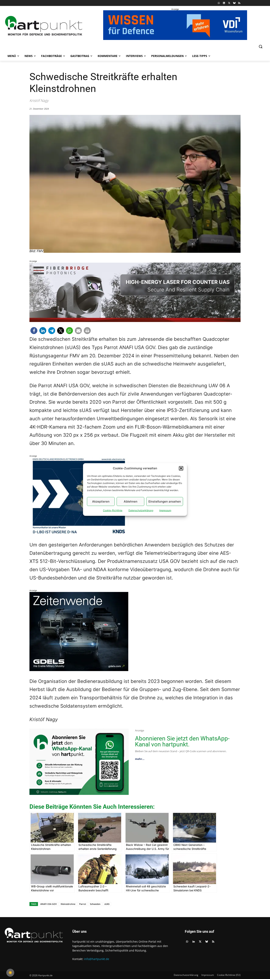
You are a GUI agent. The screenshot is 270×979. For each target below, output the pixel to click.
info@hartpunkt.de (96, 959)
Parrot (82, 903)
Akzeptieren (101, 501)
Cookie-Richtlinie (112, 510)
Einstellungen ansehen (164, 501)
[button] (181, 468)
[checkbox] (10, 973)
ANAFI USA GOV (48, 903)
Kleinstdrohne (68, 903)
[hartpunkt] (44, 25)
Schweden (95, 903)
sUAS (107, 903)
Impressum (165, 510)
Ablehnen (130, 501)
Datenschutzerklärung (140, 510)
